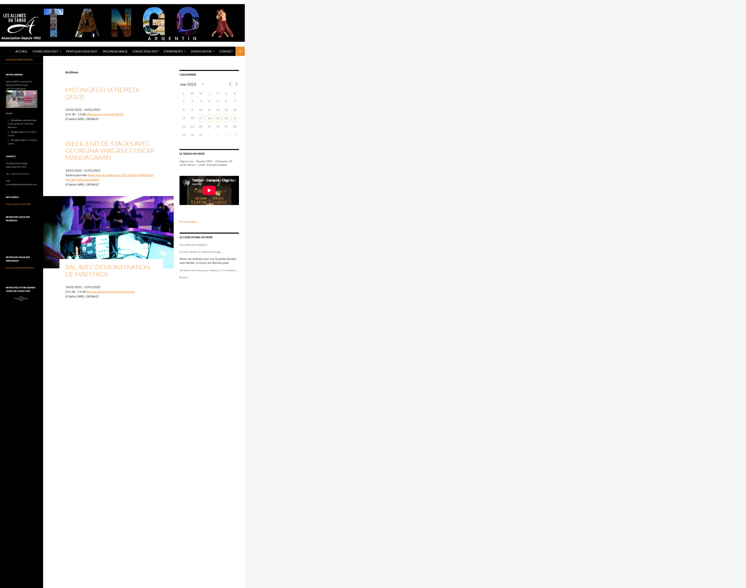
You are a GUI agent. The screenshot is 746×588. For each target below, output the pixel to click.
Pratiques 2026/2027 (82, 51)
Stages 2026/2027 (145, 51)
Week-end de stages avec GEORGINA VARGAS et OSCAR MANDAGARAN (110, 150)
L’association (201, 51)
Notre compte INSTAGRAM (20, 267)
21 (234, 118)
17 (200, 118)
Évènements (173, 51)
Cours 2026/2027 (45, 51)
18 (209, 118)
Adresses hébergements (19, 59)
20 (226, 118)
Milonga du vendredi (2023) (102, 93)
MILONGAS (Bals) (115, 51)
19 (218, 118)
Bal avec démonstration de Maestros (107, 270)
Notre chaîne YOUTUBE (18, 204)
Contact (226, 51)
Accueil (21, 51)
